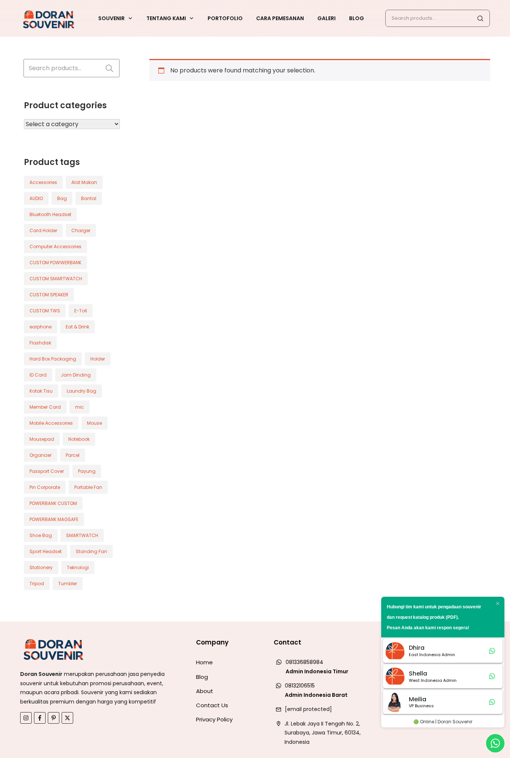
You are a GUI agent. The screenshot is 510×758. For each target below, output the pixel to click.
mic (79, 407)
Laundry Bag (81, 391)
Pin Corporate (44, 487)
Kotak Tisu (41, 391)
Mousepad (41, 439)
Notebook (79, 439)
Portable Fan (88, 487)
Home (204, 662)
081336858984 (304, 662)
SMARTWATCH (82, 535)
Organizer (40, 455)
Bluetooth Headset (50, 214)
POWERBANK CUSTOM (53, 503)
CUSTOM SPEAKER (48, 294)
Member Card (45, 407)
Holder (97, 359)
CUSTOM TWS (44, 311)
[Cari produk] (480, 18)
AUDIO (36, 198)
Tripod (36, 583)
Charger (80, 230)
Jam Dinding (76, 375)
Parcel (73, 455)
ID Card (38, 375)
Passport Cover (46, 471)
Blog (202, 677)
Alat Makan (84, 182)
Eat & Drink (77, 327)
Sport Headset (45, 551)
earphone (40, 327)
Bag (62, 198)
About (204, 691)
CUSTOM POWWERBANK (55, 262)
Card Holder (43, 230)
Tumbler (67, 583)
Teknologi (78, 567)
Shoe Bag (40, 535)
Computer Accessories (55, 246)
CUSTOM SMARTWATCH (55, 278)
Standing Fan (91, 551)
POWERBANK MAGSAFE (53, 519)
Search (109, 68)
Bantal (88, 198)
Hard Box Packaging (52, 359)
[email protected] (308, 709)
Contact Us (212, 705)
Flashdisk (40, 343)
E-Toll (80, 311)
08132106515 (300, 685)
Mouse (94, 423)
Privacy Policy (214, 719)
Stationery (41, 567)
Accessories (43, 182)
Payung (87, 471)
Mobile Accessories (51, 423)
